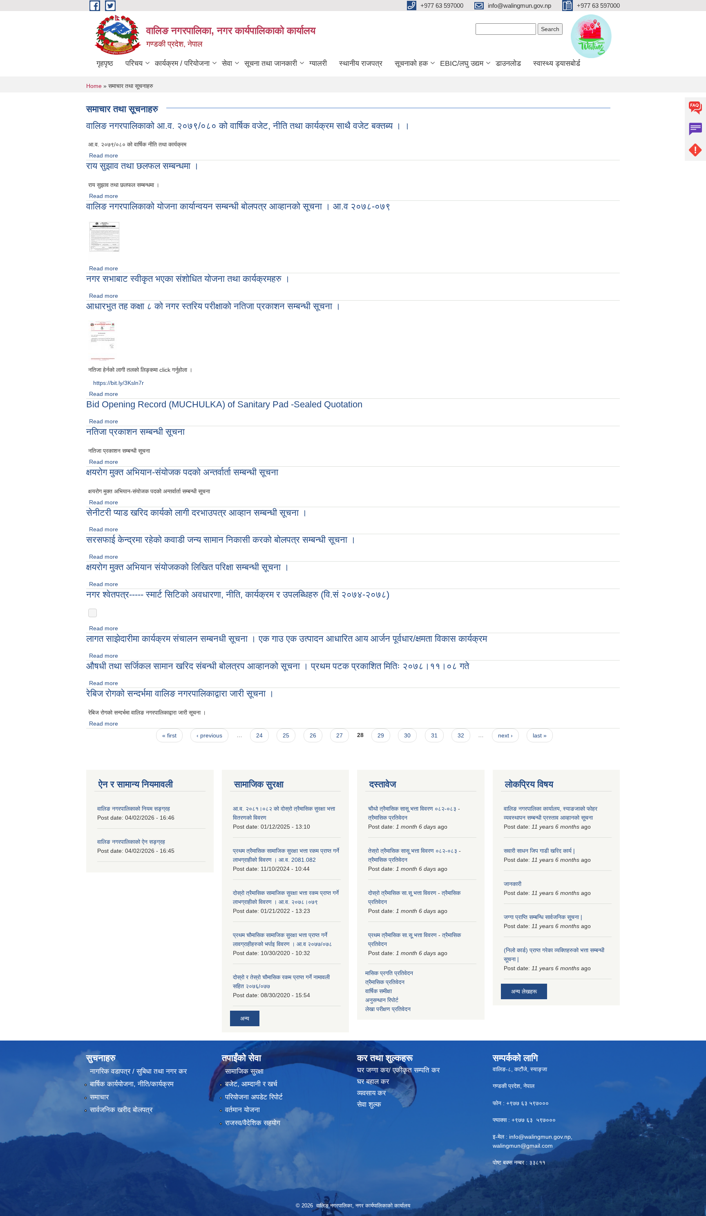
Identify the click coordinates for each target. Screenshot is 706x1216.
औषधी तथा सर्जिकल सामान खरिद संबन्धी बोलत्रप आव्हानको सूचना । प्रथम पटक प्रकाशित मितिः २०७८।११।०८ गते (277, 666)
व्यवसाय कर (371, 1093)
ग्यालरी (318, 63)
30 (407, 735)
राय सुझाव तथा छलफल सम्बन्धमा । (142, 166)
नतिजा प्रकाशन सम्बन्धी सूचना (135, 432)
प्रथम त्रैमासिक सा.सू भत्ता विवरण (402, 935)
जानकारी (512, 884)
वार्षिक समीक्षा (378, 991)
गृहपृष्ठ (104, 63)
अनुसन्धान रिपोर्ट (381, 1000)
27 (339, 735)
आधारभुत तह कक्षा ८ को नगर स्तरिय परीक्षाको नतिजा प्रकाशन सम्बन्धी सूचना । (213, 306)
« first (169, 735)
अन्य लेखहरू (524, 991)
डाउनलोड (508, 63)
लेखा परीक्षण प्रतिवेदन (388, 1009)
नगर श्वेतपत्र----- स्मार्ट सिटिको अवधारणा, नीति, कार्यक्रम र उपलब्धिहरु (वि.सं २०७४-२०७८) (237, 594)
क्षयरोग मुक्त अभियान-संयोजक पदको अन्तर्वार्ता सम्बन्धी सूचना (182, 472)
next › (505, 735)
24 (259, 735)
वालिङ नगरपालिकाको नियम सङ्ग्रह (133, 808)
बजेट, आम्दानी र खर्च (251, 1084)
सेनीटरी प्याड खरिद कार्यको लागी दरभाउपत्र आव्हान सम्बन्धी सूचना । (196, 513)
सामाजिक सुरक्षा (244, 1071)
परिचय (134, 63)
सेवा (227, 63)
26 (313, 735)
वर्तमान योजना (242, 1110)
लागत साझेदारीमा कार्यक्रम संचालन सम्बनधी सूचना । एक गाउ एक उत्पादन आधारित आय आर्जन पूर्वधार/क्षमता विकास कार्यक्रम (286, 639)
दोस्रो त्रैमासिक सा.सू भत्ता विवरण (402, 893)
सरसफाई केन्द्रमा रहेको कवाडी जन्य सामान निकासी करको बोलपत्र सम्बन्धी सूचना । (221, 540)
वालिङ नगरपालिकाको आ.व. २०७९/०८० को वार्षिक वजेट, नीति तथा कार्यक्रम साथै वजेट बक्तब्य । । (248, 126)
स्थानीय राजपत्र (360, 63)
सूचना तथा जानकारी (270, 63)
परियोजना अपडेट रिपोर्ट (254, 1097)
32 (461, 735)
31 (434, 735)
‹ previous (209, 735)
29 (381, 735)
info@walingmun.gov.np (540, 1136)
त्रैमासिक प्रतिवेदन (387, 817)
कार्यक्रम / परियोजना (182, 63)
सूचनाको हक (411, 63)
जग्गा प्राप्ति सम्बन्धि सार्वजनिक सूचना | (543, 917)
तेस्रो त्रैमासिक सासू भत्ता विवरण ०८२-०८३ (412, 850)
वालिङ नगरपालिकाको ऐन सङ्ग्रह (131, 841)
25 (286, 735)
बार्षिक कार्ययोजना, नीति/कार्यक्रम (132, 1084)
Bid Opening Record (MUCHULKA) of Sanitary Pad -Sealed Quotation (224, 404)
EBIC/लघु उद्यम (461, 63)
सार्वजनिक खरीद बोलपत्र (121, 1110)
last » (540, 735)
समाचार (99, 1097)
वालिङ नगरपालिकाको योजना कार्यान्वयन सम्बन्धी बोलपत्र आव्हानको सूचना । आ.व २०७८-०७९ (238, 206)
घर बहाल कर (373, 1082)
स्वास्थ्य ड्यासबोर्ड (556, 63)
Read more (103, 155)
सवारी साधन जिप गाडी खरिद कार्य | (539, 850)
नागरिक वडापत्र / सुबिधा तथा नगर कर (138, 1071)
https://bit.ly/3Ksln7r (118, 383)
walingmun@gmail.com (523, 1145)
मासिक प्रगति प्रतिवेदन (389, 973)
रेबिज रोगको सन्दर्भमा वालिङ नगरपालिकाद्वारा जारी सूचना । (180, 693)
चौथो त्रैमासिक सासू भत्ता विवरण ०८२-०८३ (412, 808)
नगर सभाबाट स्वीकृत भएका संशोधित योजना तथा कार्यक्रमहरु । (188, 279)
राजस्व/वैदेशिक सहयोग (252, 1123)
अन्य (244, 1018)
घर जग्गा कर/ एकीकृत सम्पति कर (398, 1070)
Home (94, 86)
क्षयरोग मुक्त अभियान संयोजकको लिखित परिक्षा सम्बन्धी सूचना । (187, 567)
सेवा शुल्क (369, 1104)
